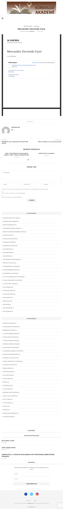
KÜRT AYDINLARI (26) (8, 287)
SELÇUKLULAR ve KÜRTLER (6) (10, 238)
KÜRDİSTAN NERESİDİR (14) (9, 225)
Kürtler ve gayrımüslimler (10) (11, 354)
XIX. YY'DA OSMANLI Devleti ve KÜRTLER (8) (13, 276)
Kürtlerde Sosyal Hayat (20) (10, 358)
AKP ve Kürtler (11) (8, 403)
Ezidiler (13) (6, 409)
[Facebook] (25, 494)
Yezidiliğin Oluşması (46, 153)
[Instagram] (37, 494)
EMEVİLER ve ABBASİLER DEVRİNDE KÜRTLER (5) (14, 231)
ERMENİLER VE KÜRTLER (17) (10, 330)
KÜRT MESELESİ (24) (8, 385)
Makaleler (36, 26)
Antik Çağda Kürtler (9, 447)
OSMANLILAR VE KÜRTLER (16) (10, 245)
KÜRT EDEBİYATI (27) (8, 297)
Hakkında (28, 500)
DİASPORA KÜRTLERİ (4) (9, 416)
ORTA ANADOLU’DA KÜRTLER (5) (10, 273)
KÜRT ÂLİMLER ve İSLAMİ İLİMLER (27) (12, 259)
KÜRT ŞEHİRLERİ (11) (8, 256)
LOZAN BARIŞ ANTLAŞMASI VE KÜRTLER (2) (13, 351)
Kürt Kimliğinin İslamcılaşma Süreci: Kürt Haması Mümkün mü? (16, 154)
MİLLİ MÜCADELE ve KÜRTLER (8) (11, 347)
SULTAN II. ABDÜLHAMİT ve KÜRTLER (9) (12, 280)
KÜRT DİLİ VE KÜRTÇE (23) (9, 294)
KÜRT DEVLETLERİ (28, 26)
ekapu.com (30, 503)
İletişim (35, 500)
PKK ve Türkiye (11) (8, 399)
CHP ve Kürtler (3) (8, 389)
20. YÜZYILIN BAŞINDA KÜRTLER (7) (11, 333)
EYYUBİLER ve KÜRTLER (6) (9, 242)
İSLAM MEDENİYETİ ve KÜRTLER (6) (11, 266)
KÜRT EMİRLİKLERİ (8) (8, 252)
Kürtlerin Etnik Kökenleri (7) (11, 221)
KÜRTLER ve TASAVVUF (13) (9, 263)
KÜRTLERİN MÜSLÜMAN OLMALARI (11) (12, 228)
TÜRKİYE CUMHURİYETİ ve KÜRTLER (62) (12, 361)
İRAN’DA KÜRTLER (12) (8, 368)
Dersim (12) (6, 382)
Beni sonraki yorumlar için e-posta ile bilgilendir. (13, 193)
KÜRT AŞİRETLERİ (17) (8, 249)
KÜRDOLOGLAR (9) (7, 301)
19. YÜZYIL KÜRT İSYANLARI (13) (10, 283)
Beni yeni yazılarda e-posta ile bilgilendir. (12, 197)
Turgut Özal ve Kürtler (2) (10, 396)
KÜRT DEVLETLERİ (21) (8, 235)
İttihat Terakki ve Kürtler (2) (11, 337)
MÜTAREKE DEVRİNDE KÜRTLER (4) (11, 344)
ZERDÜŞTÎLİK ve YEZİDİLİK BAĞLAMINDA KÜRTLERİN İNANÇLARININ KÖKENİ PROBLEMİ (28, 455)
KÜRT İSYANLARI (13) (8, 378)
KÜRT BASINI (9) (6, 304)
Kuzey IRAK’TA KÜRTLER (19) (10, 364)
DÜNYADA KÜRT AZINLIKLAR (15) (10, 413)
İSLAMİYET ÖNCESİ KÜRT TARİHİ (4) (11, 218)
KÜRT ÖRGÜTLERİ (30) (8, 375)
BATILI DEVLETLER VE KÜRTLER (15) (11, 326)
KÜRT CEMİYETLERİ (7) (8, 308)
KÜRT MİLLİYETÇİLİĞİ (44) (9, 290)
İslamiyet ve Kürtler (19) (9, 323)
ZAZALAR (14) (6, 406)
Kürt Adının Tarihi (8, 440)
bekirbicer (32, 31)
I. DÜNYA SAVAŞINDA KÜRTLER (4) (11, 340)
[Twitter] (31, 494)
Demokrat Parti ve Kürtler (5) (11, 392)
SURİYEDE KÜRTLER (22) (8, 371)
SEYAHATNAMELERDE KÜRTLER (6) (11, 270)
